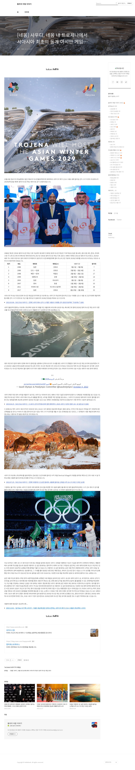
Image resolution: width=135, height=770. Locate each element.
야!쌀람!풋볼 (114, 150)
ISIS (112, 144)
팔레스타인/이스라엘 (117, 147)
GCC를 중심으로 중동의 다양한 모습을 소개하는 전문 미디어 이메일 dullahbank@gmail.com (35, 730)
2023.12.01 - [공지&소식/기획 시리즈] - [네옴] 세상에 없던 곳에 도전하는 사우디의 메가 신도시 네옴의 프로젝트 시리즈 (46, 608)
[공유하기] (10, 660)
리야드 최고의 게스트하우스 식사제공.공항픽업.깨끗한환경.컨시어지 (29, 633)
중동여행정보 (113, 175)
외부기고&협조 (115, 111)
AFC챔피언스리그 (116, 162)
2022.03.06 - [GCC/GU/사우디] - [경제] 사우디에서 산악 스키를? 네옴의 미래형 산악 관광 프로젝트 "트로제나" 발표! (45, 302)
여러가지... (112, 190)
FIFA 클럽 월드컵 (116, 167)
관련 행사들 (114, 198)
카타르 (113, 131)
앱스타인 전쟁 (115, 138)
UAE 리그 (114, 160)
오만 (112, 129)
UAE (113, 127)
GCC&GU (112, 117)
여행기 (113, 187)
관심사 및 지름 (115, 203)
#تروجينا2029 (49, 379)
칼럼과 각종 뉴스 (116, 153)
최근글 (110, 213)
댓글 (5, 714)
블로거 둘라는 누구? (113, 96)
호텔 (112, 180)
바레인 (113, 122)
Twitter (119, 220)
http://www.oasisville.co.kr (15, 627)
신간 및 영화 (115, 200)
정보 (113, 185)
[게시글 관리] (13, 660)
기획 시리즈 (114, 114)
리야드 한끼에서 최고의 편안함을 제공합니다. (21, 647)
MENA (111, 142)
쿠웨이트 (113, 134)
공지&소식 (112, 106)
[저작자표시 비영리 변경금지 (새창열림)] (26, 660)
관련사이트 (108, 762)
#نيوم (48, 384)
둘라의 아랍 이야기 (24, 4)
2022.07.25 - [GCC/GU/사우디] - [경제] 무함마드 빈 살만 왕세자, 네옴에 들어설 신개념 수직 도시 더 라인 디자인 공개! (45, 482)
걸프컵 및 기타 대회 (117, 172)
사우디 (113, 124)
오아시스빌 (10, 630)
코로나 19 (114, 136)
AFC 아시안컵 (115, 165)
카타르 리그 (115, 155)
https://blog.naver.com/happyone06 (18, 641)
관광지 (113, 182)
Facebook (111, 220)
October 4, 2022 (80, 386)
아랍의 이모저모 (115, 193)
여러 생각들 (114, 196)
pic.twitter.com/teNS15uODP (35, 384)
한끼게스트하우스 (13, 644)
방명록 (27, 12)
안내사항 (113, 109)
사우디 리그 (115, 158)
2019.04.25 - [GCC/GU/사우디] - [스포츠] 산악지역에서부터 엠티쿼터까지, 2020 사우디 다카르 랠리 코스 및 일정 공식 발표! (47, 404)
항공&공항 (114, 178)
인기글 (116, 213)
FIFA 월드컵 (114, 169)
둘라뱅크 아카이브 (110, 759)
